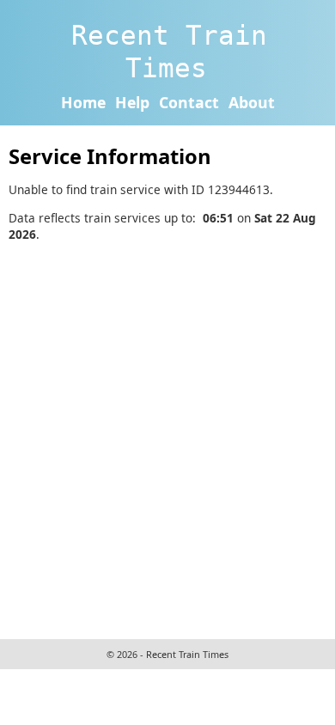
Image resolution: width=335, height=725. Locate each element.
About (251, 102)
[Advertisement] (167, 438)
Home (83, 102)
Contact (189, 102)
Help (132, 102)
